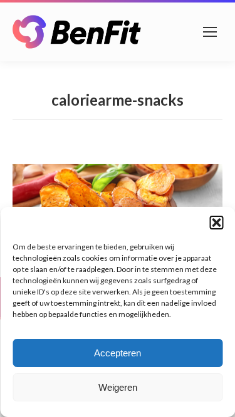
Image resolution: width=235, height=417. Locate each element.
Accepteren (117, 353)
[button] (216, 222)
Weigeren (117, 387)
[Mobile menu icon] (209, 31)
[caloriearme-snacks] (117, 195)
